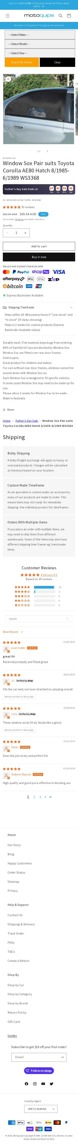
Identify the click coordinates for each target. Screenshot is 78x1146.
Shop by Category (20, 994)
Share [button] (10, 409)
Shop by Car (16, 985)
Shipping (19, 219)
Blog (11, 854)
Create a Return (18, 961)
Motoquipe (18, 1135)
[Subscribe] (62, 1057)
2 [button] (34, 797)
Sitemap (13, 882)
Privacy (13, 891)
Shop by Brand (18, 1003)
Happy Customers (20, 863)
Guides (12, 1036)
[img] (12, 642)
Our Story (14, 845)
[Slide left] (31, 151)
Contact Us (15, 915)
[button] (7, 16)
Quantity (7, 225)
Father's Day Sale (27, 421)
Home (6, 421)
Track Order (16, 933)
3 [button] (40, 797)
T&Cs (11, 952)
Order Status (16, 872)
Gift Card (14, 1022)
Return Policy (17, 1012)
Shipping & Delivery (21, 924)
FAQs (11, 942)
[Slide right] (47, 151)
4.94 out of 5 (49, 575)
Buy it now (39, 257)
